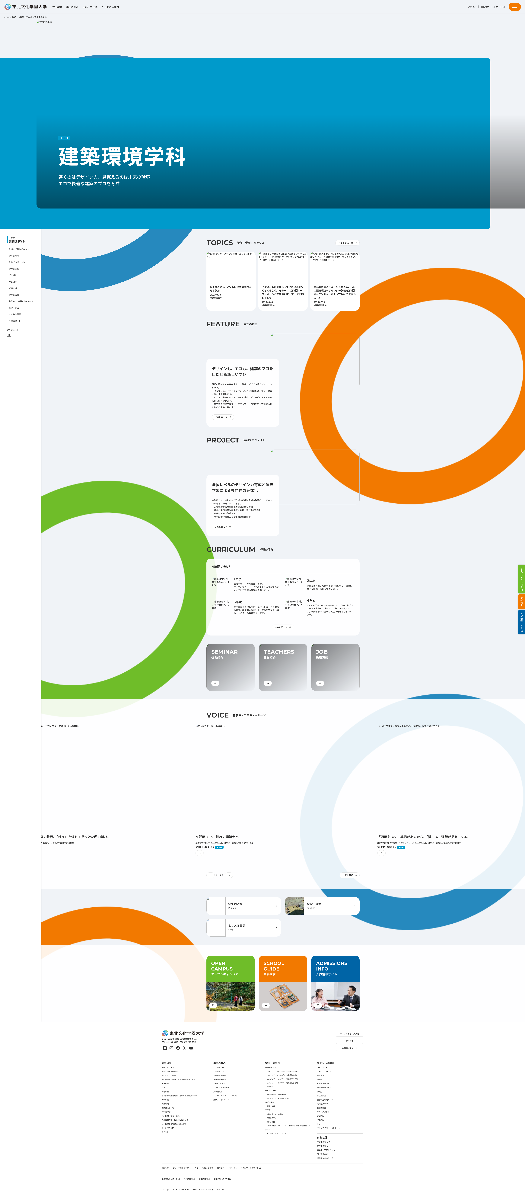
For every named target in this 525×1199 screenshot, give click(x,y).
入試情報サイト (521, 621)
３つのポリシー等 (169, 1075)
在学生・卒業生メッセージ (21, 301)
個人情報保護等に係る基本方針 (174, 1124)
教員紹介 (13, 281)
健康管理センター (324, 1087)
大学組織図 (166, 1083)
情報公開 (165, 1091)
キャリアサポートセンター (327, 1128)
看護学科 (270, 1086)
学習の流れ (14, 268)
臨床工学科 (271, 1122)
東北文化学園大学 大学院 (276, 1133)
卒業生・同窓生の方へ (326, 1150)
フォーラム (232, 1167)
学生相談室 (321, 1095)
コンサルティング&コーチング (225, 1095)
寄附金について (168, 1107)
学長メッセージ (168, 1067)
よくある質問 (15, 314)
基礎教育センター (324, 1083)
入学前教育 (217, 1091)
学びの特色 (14, 255)
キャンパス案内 (110, 6)
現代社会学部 (270, 1090)
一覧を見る (347, 875)
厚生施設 (320, 1120)
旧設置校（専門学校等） (223, 1179)
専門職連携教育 (219, 1075)
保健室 (319, 1091)
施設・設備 (14, 307)
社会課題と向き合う (221, 1067)
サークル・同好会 (324, 1071)
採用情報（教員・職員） (171, 1116)
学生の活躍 (14, 294)
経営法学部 (269, 1102)
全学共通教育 (218, 1071)
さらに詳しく (221, 417)
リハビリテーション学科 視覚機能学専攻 (282, 1083)
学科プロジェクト (17, 262)
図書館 (319, 1079)
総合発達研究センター (326, 1099)
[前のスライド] (210, 875)
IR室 (318, 1124)
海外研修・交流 (219, 1079)
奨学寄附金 (166, 1111)
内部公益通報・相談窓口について (175, 1120)
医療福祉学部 (270, 1067)
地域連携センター (324, 1103)
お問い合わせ (207, 1167)
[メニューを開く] (515, 7)
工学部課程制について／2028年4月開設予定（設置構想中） (289, 1125)
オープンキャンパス (521, 577)
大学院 (268, 1129)
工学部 (268, 1110)
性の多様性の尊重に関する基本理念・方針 (178, 1079)
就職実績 (13, 288)
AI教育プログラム (220, 1083)
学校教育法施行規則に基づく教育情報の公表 (179, 1095)
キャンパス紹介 (323, 1067)
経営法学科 (271, 1106)
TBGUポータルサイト (491, 6)
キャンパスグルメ (324, 1111)
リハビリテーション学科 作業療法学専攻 (282, 1075)
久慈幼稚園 (188, 1179)
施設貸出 (320, 1075)
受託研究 (165, 1103)
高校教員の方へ (323, 1154)
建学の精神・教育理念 (170, 1071)
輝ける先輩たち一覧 (221, 1099)
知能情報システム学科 (275, 1114)
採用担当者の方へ (324, 1158)
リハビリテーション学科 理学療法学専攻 (282, 1071)
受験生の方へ (322, 1142)
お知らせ (165, 1167)
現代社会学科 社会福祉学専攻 (278, 1098)
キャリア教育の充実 (221, 1087)
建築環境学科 (17, 241)
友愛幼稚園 (203, 1179)
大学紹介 (57, 6)
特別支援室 (321, 1107)
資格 (196, 1167)
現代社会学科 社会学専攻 (276, 1094)
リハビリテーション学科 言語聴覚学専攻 (282, 1079)
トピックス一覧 (345, 242)
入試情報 (13, 320)
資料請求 (521, 601)
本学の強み (72, 6)
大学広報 (165, 1099)
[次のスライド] (229, 875)
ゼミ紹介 (13, 275)
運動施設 (320, 1116)
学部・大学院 (90, 6)
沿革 (163, 1087)
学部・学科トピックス (19, 249)
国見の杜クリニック (170, 1179)
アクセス (472, 6)
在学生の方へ (322, 1146)
